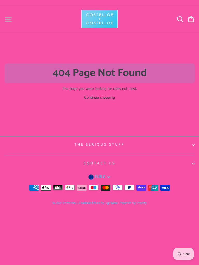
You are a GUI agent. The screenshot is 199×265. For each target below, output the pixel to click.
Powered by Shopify (133, 203)
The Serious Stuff (99, 145)
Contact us (100, 163)
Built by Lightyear (105, 203)
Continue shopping (99, 97)
